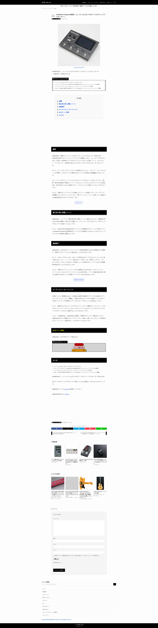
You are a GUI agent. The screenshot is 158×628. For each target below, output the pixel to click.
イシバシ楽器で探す (79, 347)
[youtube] (79, 624)
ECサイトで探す (64, 112)
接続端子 (62, 106)
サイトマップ (45, 615)
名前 (54, 538)
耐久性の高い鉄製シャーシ (67, 104)
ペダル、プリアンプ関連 (56, 18)
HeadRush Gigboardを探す (79, 67)
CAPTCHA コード (57, 562)
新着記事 (44, 591)
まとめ (61, 115)
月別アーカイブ (45, 597)
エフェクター (70, 422)
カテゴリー (44, 600)
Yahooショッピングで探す (79, 350)
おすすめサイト (45, 606)
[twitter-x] (75, 624)
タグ (43, 603)
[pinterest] (78, 624)
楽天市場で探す (79, 344)
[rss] (81, 624)
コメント (56, 518)
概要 (60, 101)
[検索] (114, 584)
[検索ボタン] (114, 2)
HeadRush (65, 422)
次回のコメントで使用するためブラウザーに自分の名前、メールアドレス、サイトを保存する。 (77, 555)
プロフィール (45, 594)
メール (54, 544)
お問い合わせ (45, 609)
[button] (56, 429)
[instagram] (76, 624)
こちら (67, 389)
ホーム (43, 588)
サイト (54, 550)
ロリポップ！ (78, 202)
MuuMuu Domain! (79, 279)
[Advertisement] (79, 132)
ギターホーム (46, 2)
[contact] (82, 624)
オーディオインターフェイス (68, 109)
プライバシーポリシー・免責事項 (49, 612)
